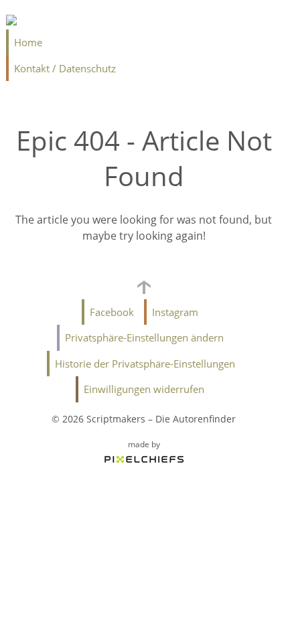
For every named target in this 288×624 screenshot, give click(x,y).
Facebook (112, 312)
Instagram (175, 312)
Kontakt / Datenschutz (65, 68)
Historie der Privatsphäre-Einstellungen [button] (145, 363)
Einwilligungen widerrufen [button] (144, 389)
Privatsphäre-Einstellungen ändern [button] (144, 337)
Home (28, 42)
